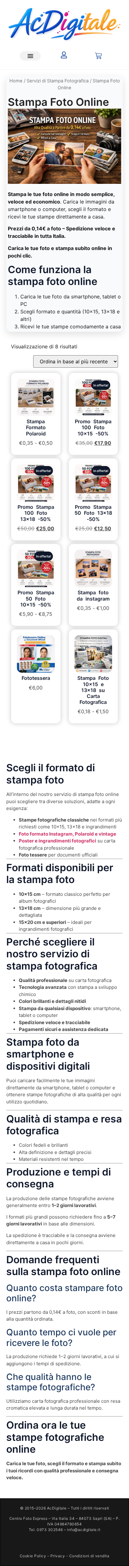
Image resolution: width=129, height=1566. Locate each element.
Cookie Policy (33, 1556)
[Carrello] (98, 56)
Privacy (57, 1556)
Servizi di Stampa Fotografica (58, 81)
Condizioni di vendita (89, 1556)
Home (16, 81)
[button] (30, 56)
